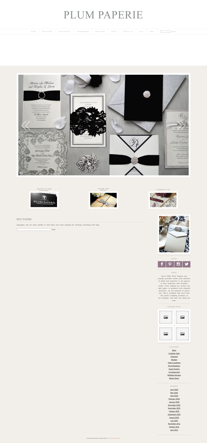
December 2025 (174, 405)
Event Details (64, 31)
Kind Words (100, 31)
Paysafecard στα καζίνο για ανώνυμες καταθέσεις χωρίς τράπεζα (182, 333)
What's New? (174, 378)
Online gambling (174, 363)
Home (33, 31)
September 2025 (174, 414)
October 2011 (174, 427)
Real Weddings (174, 366)
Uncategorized (174, 372)
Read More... (165, 325)
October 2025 (174, 411)
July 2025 (174, 421)
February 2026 (174, 399)
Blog (141, 31)
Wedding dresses (174, 375)
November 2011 (174, 424)
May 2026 (174, 393)
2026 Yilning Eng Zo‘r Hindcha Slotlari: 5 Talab (166, 333)
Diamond (174, 357)
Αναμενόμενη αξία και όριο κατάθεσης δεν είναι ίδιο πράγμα (182, 317)
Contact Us (128, 31)
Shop (152, 31)
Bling (174, 350)
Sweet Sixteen (174, 369)
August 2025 (174, 418)
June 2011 (174, 430)
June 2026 (174, 390)
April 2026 (174, 396)
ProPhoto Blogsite (114, 438)
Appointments (83, 31)
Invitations (47, 31)
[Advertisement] (103, 50)
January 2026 (174, 402)
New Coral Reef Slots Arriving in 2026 (166, 316)
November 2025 (174, 408)
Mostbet (174, 360)
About (114, 31)
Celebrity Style (174, 353)
